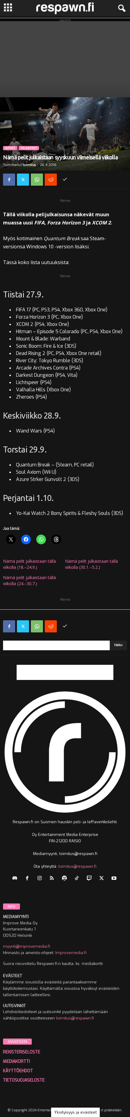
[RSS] (53, 878)
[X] (23, 180)
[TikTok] (78, 878)
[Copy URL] (65, 180)
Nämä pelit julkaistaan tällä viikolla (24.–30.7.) (29, 580)
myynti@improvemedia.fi (26, 946)
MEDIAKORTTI (16, 1061)
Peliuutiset (29, 148)
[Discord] (16, 878)
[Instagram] (41, 878)
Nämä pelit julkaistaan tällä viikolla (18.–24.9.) (29, 564)
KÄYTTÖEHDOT (18, 1071)
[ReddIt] (51, 180)
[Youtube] (114, 878)
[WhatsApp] (37, 180)
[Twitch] (90, 878)
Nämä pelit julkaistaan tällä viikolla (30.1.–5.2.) (91, 564)
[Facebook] (9, 180)
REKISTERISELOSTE (21, 1052)
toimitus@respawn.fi (77, 866)
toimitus (29, 165)
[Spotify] (66, 878)
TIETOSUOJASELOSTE (24, 1080)
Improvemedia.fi (70, 952)
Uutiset (10, 148)
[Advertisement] (65, 57)
